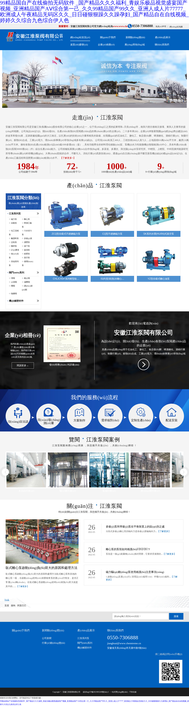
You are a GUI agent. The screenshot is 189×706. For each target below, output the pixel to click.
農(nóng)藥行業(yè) (109, 491)
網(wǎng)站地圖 (176, 27)
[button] (93, 104)
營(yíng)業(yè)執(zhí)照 (64, 364)
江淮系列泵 (15, 213)
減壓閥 (27, 282)
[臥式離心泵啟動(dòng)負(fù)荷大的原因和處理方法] (42, 521)
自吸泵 (14, 223)
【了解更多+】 (68, 158)
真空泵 (27, 257)
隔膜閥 (14, 293)
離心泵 (27, 219)
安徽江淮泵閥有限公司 (71, 692)
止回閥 (14, 282)
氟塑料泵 (15, 238)
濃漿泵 (27, 242)
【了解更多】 (22, 586)
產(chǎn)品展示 (162, 37)
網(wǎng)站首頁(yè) (80, 37)
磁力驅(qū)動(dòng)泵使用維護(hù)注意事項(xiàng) (135, 572)
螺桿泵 (14, 246)
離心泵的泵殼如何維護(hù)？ (128, 549)
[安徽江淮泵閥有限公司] (34, 37)
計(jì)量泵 (15, 250)
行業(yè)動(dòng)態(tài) (53, 643)
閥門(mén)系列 (16, 272)
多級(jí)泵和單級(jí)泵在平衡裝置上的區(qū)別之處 (135, 526)
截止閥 (27, 278)
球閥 (13, 278)
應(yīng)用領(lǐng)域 (135, 44)
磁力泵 (14, 219)
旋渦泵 (27, 250)
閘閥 (13, 286)
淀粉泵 (14, 242)
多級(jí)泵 (28, 238)
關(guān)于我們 (108, 37)
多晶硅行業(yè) (150, 491)
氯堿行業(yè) (67, 491)
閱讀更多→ (23, 365)
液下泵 (27, 246)
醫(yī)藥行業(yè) (26, 491)
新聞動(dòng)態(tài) (135, 37)
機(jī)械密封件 (16, 301)
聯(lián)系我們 (162, 44)
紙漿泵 (27, 254)
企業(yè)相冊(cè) (106, 44)
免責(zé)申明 (160, 26)
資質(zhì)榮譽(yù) (79, 44)
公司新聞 (46, 638)
